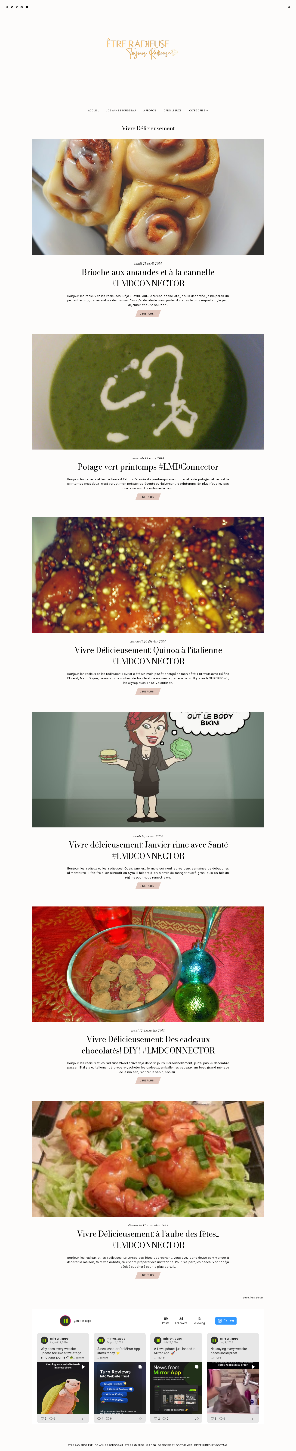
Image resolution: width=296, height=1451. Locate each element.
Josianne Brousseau (121, 110)
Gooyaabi (221, 1445)
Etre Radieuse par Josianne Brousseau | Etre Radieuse (106, 1445)
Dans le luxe (173, 110)
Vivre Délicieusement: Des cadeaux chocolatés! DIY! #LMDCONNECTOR (148, 1045)
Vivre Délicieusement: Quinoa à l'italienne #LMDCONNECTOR (148, 655)
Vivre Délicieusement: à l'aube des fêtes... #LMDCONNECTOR (148, 1239)
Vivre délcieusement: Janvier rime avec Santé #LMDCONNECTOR (148, 850)
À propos (149, 110)
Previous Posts (253, 1298)
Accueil (93, 110)
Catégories (197, 110)
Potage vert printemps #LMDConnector (148, 467)
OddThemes (184, 1445)
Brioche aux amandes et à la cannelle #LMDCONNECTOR (148, 278)
